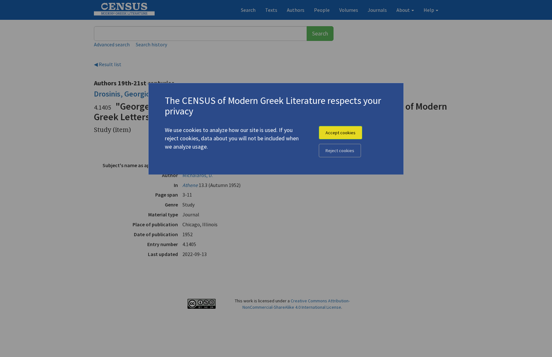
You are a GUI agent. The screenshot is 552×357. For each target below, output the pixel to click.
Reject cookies (340, 150)
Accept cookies (341, 133)
